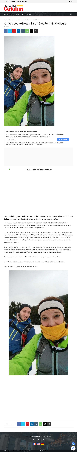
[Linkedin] (18, 31)
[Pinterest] (14, 31)
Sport (10, 20)
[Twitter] (72, 1)
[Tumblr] (23, 31)
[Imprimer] (36, 31)
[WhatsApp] (27, 31)
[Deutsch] (42, 445)
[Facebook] (69, 1)
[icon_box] (28, 1)
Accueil (6, 20)
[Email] (31, 31)
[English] (38, 445)
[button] (71, 14)
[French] (35, 445)
